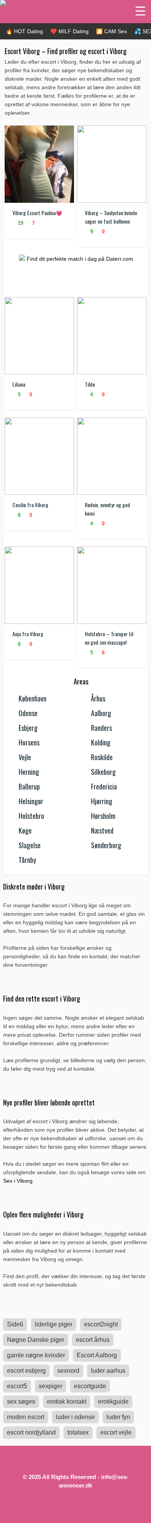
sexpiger (50, 1386)
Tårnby (27, 860)
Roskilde (102, 757)
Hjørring (101, 801)
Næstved (102, 830)
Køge (25, 830)
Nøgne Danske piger (35, 1339)
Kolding (100, 742)
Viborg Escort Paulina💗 (37, 213)
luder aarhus (108, 1370)
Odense (28, 713)
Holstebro (31, 816)
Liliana (18, 384)
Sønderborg (106, 845)
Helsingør (31, 801)
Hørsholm (103, 816)
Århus (98, 698)
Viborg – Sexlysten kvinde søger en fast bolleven (111, 217)
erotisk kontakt (66, 1401)
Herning (29, 772)
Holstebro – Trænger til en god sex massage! (109, 638)
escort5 (17, 1386)
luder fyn (118, 1417)
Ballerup (29, 786)
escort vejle (116, 1432)
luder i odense (75, 1417)
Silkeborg (103, 772)
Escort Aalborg (97, 1355)
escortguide (90, 1386)
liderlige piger (53, 1324)
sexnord (68, 1370)
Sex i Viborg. (18, 1181)
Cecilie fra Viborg (30, 505)
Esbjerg (28, 728)
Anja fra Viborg (27, 634)
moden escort (25, 1417)
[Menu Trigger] (140, 10)
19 (19, 223)
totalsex (78, 1432)
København (32, 698)
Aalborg (101, 713)
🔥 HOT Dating (24, 31)
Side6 (15, 1324)
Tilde (90, 384)
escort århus (93, 1339)
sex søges (21, 1401)
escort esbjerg (26, 1370)
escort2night (101, 1324)
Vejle (25, 757)
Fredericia (104, 786)
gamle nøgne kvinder (36, 1355)
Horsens (29, 742)
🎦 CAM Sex (111, 31)
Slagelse (30, 845)
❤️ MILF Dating (69, 31)
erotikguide (113, 1401)
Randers (101, 728)
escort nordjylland (31, 1432)
